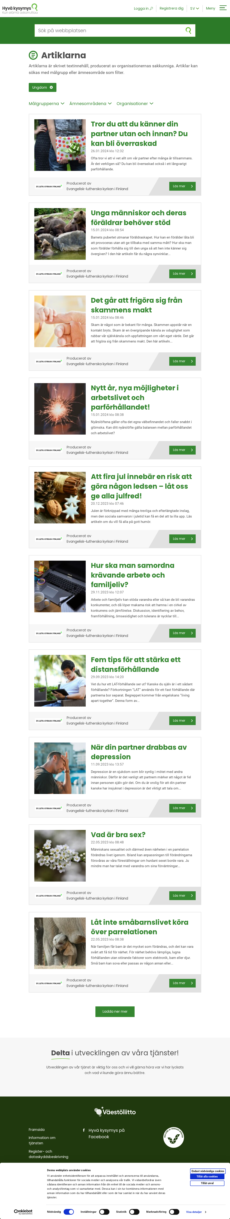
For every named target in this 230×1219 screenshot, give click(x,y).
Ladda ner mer (115, 1011)
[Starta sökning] (188, 30)
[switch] (104, 1212)
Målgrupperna (44, 103)
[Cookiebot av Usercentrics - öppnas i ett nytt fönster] (23, 1212)
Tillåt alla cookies (207, 1176)
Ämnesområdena (87, 103)
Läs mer (179, 186)
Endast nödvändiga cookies (208, 1171)
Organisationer (132, 103)
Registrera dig (171, 8)
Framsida (37, 1129)
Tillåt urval (207, 1183)
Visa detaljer (194, 1211)
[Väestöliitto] (115, 1112)
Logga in (141, 8)
